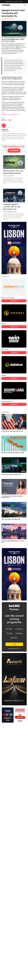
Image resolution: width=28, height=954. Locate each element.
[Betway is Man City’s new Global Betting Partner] (14, 162)
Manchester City (15, 114)
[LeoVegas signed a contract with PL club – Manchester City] (14, 195)
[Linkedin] (7, 129)
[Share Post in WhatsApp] (8, 120)
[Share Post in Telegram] (10, 120)
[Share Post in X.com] (6, 120)
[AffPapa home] (6, 5)
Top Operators (6, 276)
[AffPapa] (4, 127)
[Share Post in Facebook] (2, 120)
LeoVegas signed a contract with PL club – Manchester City (12, 206)
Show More (14, 301)
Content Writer (5, 131)
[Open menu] (25, 5)
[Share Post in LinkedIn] (4, 120)
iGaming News (5, 412)
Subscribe (14, 150)
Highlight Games (6, 114)
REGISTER (20, 1)
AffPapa (4, 129)
